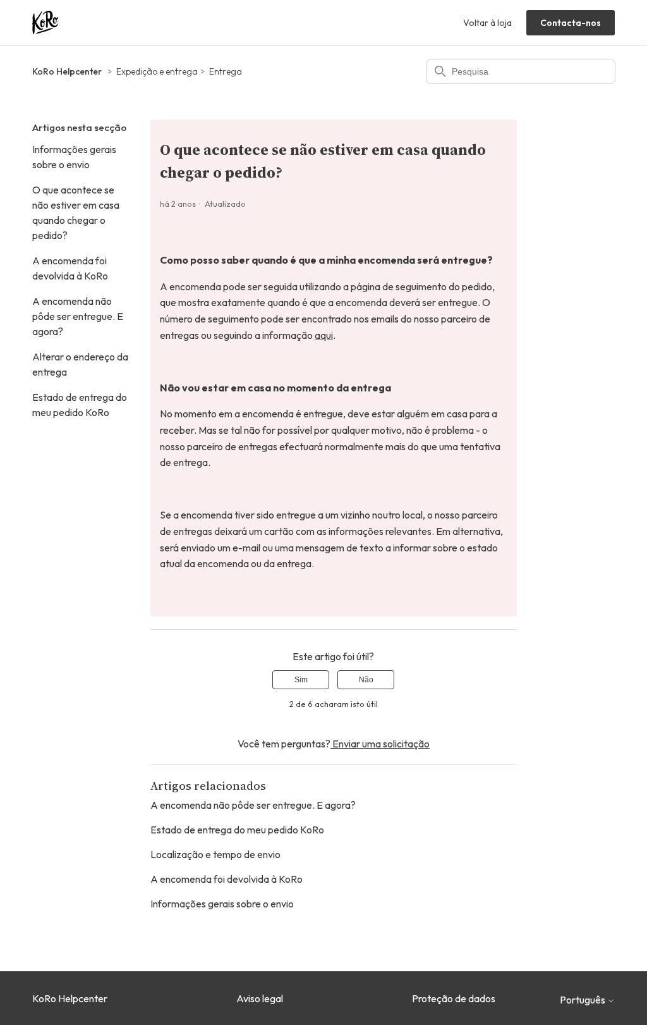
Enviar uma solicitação (380, 743)
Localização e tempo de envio (215, 854)
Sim (301, 679)
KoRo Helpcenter (67, 71)
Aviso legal (259, 998)
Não (366, 679)
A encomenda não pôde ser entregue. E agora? (77, 316)
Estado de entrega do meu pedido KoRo (79, 405)
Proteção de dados (453, 998)
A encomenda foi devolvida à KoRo (70, 268)
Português (583, 999)
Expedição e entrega (157, 71)
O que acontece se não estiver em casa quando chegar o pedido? (75, 212)
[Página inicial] (45, 22)
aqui (324, 335)
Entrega (225, 71)
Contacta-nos (570, 22)
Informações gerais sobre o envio (74, 157)
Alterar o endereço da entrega (80, 364)
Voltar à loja (487, 22)
